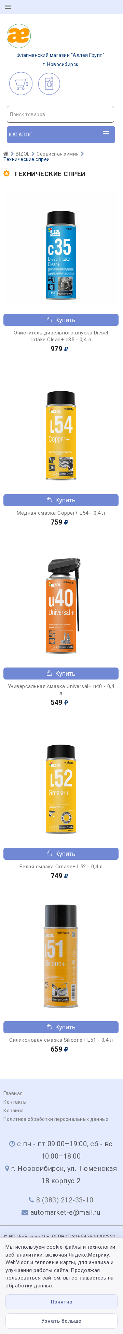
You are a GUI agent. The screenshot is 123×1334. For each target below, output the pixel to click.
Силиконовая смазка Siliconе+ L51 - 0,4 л (61, 1040)
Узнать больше (61, 1321)
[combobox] (60, 114)
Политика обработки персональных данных (55, 1119)
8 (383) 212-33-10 (65, 1200)
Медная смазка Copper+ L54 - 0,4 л (61, 513)
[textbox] (60, 114)
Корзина (13, 1110)
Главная (13, 1093)
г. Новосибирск (60, 59)
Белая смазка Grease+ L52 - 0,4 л (61, 867)
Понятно (61, 1302)
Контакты (15, 1102)
